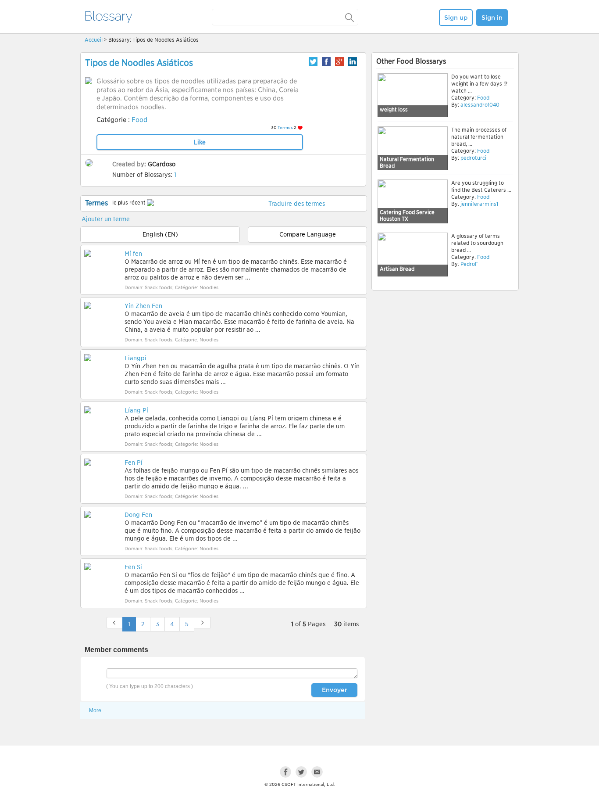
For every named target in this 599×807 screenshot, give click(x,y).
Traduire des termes (296, 203)
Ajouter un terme (106, 218)
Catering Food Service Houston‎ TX (407, 215)
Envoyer (334, 690)
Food (139, 120)
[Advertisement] (445, 360)
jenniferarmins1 (479, 204)
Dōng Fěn (138, 514)
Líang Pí (136, 410)
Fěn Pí (134, 462)
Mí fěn (133, 253)
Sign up (455, 18)
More (95, 710)
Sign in (492, 18)
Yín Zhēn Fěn (143, 305)
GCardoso (161, 164)
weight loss (394, 109)
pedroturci (473, 157)
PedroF (469, 264)
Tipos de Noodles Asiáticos (139, 62)
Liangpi (135, 358)
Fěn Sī (133, 566)
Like (200, 142)
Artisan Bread (397, 268)
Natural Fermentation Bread (407, 162)
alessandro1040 (479, 104)
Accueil (94, 39)
